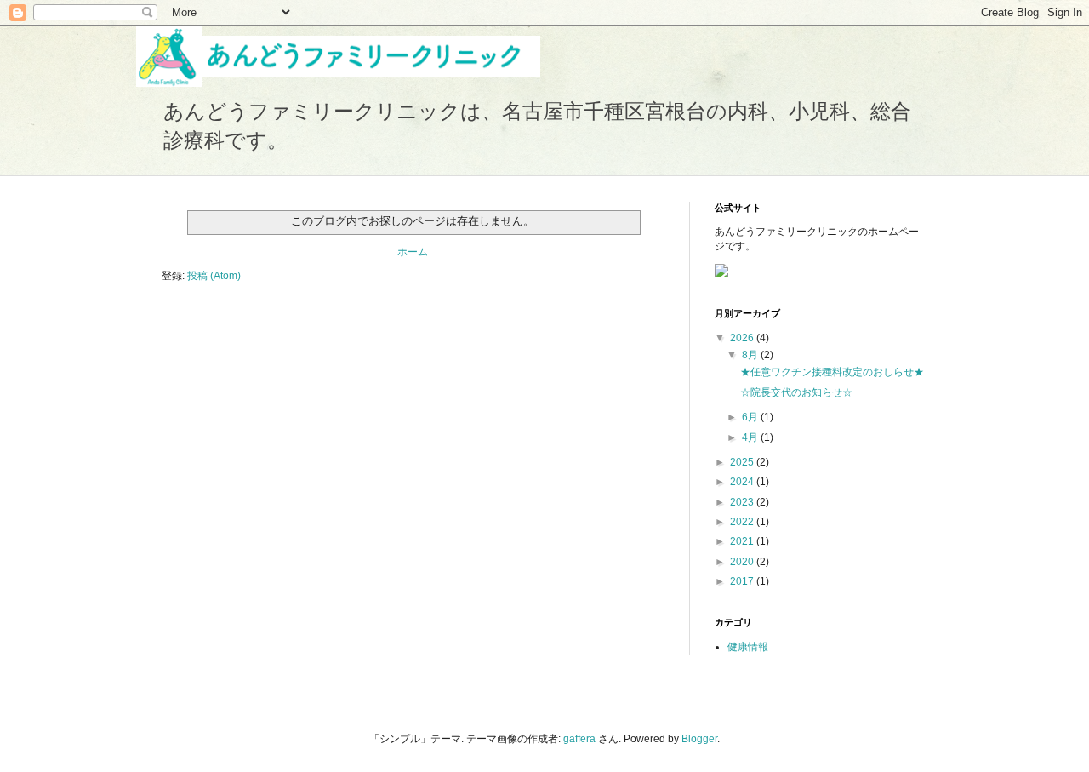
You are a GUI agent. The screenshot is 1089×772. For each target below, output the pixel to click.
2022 (743, 522)
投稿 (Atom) (214, 276)
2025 (743, 462)
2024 (743, 482)
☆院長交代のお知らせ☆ (796, 392)
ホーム (412, 252)
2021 (743, 541)
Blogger (699, 739)
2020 (743, 562)
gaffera (579, 739)
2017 (743, 581)
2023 (743, 502)
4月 (751, 437)
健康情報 (747, 647)
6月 (751, 417)
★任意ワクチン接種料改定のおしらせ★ (832, 372)
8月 (751, 355)
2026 (743, 338)
